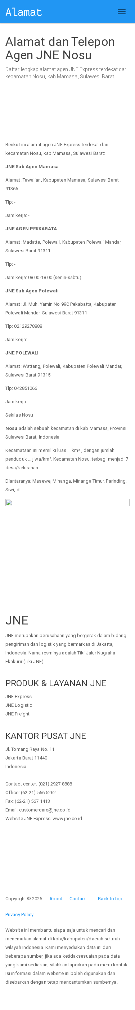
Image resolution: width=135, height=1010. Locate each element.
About (56, 898)
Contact (77, 898)
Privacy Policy (19, 914)
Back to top (110, 898)
